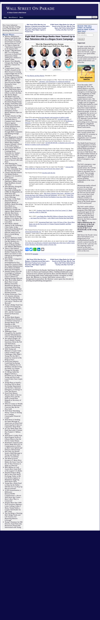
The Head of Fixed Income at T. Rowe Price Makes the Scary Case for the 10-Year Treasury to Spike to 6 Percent (13, 462)
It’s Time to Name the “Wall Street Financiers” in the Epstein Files (13, 47)
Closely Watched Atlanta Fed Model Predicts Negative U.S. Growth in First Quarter (13, 175)
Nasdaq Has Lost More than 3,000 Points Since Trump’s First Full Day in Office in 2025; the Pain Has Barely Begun (13, 91)
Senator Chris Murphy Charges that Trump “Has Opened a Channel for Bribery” (13, 63)
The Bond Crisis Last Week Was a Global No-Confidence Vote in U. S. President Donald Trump (13, 99)
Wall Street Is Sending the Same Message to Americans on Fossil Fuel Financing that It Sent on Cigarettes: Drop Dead (13, 423)
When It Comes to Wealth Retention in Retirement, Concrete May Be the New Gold (13, 406)
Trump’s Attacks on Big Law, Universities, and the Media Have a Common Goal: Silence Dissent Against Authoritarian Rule (13, 120)
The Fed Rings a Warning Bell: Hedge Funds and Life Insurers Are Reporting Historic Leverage (13, 516)
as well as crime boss (63, 119)
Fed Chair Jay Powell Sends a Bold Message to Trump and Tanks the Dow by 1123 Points (13, 454)
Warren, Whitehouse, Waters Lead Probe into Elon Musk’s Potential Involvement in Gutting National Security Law (13, 40)
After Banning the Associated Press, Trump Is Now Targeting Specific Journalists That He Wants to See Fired (13, 167)
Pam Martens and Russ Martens (35, 75)
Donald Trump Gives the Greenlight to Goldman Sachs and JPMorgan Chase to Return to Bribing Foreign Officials (13, 274)
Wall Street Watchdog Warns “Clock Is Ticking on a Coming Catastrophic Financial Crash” (13, 414)
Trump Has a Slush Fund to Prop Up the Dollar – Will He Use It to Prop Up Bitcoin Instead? (13, 485)
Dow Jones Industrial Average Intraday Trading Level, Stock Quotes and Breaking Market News (11, 27)
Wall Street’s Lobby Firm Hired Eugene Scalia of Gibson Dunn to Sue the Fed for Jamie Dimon (13, 438)
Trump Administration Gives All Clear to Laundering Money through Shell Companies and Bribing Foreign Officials (13, 131)
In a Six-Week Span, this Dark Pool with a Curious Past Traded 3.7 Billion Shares (13, 431)
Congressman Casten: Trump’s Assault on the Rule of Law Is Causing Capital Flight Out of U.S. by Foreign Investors (13, 71)
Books (21, 17)
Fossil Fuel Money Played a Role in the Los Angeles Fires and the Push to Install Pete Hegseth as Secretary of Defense (13, 397)
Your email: (81, 33)
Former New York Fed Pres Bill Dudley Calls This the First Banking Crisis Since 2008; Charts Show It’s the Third (49, 196)
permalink (35, 254)
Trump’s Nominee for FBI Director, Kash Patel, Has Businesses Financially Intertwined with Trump (13, 524)
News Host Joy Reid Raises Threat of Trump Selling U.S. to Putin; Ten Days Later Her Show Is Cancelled (13, 218)
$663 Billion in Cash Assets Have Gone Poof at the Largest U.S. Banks (13, 469)
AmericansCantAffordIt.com (33, 231)
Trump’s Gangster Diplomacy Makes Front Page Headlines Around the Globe (13, 182)
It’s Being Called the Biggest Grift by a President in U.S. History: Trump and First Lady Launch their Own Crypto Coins (13, 376)
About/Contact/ (13, 17)
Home (5, 17)
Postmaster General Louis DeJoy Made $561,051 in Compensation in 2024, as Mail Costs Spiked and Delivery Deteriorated (13, 446)
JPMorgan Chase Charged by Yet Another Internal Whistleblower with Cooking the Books (13, 334)
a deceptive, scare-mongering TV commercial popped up (54, 81)
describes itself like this (48, 173)
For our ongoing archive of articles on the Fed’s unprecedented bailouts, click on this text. (87, 247)
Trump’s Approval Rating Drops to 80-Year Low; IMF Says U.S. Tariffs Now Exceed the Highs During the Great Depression (13, 81)
